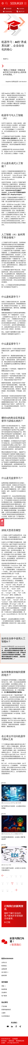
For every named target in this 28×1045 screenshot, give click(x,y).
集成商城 (4, 989)
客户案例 (4, 996)
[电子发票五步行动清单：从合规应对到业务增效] (14, 792)
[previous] (2, 875)
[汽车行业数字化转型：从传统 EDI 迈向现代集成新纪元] (14, 854)
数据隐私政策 (20, 1041)
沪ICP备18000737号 (13, 1043)
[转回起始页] (16, 3)
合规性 (3, 1043)
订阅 (8, 922)
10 (21, 884)
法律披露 (15, 1039)
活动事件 (4, 992)
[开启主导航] (25, 3)
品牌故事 (4, 969)
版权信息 (11, 1041)
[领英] (12, 1027)
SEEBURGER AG (5, 1039)
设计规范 (4, 972)
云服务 (3, 1013)
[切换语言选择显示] (2, 3)
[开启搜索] (6, 3)
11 (2, 891)
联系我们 (16, 944)
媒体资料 (4, 975)
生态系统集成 (5, 1016)
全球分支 (4, 962)
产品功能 (4, 1006)
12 (7, 891)
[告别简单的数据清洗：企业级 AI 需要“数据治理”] (14, 823)
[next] (16, 890)
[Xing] (20, 1027)
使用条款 (4, 1041)
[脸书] (16, 1027)
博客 (2, 986)
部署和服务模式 (6, 1009)
